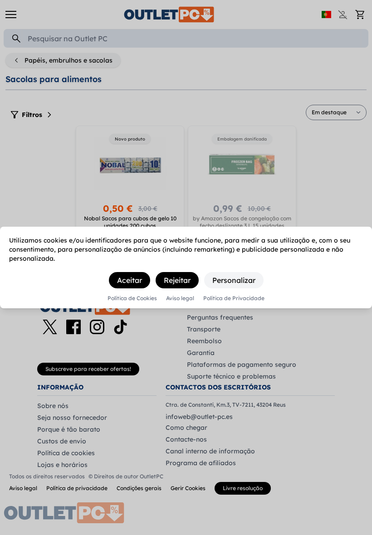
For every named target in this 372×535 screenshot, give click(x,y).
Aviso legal (180, 298)
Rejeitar (177, 280)
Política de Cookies (132, 298)
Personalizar (233, 280)
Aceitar (129, 280)
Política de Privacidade (233, 298)
